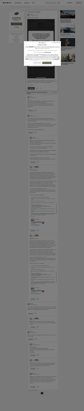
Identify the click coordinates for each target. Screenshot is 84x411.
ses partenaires (31, 46)
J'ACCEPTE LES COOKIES (47, 62)
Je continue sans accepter (56, 42)
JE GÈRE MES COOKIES (37, 62)
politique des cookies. (47, 52)
